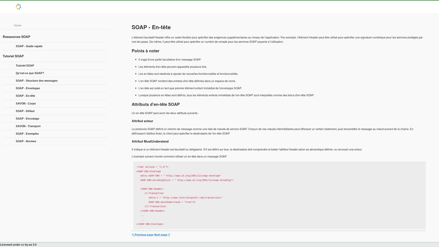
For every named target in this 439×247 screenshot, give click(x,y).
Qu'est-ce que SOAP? (30, 73)
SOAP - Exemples (27, 133)
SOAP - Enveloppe (28, 88)
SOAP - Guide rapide (29, 46)
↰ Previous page (142, 235)
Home (17, 25)
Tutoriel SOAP (25, 65)
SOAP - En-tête (25, 95)
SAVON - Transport (28, 126)
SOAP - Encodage (27, 118)
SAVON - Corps (26, 103)
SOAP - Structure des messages (37, 80)
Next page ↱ (162, 235)
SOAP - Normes (26, 141)
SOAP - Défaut (25, 111)
